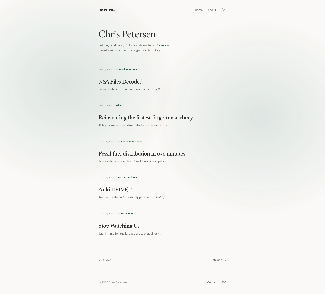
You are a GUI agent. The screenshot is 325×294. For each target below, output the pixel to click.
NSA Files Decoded (121, 82)
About (212, 10)
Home (199, 10)
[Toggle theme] (223, 9)
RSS (224, 282)
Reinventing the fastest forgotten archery (146, 118)
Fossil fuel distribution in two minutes (142, 154)
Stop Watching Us (119, 226)
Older (105, 260)
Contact (212, 282)
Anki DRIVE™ (115, 190)
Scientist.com (168, 45)
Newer (219, 260)
